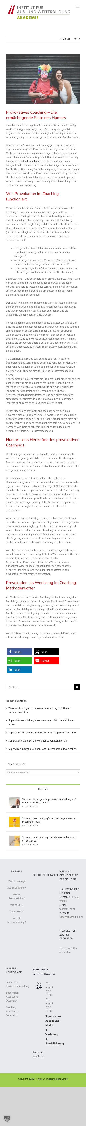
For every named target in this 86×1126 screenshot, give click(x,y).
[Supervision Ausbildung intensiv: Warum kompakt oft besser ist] (14, 837)
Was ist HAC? (16, 911)
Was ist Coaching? (16, 887)
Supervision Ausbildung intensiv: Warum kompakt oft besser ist (42, 732)
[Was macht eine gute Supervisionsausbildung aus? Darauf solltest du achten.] (14, 799)
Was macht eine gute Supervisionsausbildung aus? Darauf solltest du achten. (49, 800)
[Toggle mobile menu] (78, 6)
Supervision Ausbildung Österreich (12, 996)
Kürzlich (43, 789)
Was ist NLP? (16, 905)
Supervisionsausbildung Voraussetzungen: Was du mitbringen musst (49, 820)
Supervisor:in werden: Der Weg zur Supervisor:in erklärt (38, 740)
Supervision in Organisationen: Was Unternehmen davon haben (42, 749)
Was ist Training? (16, 881)
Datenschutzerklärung (71, 917)
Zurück (66, 38)
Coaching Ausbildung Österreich (12, 1011)
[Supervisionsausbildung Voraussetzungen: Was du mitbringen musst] (14, 818)
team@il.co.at (67, 909)
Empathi (32, 161)
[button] (19, 651)
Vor (75, 38)
